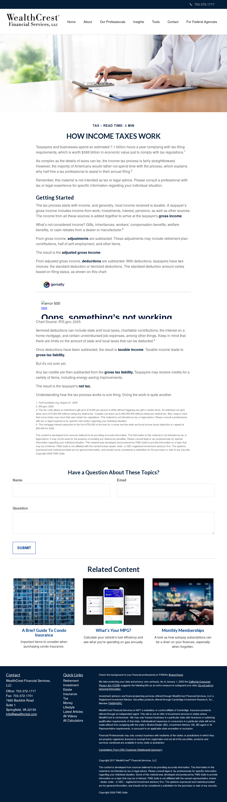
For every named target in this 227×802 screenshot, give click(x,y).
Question (20, 508)
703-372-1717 (204, 4)
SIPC (119, 703)
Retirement (71, 680)
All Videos (70, 716)
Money (68, 702)
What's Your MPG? (113, 630)
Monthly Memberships (183, 630)
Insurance (70, 694)
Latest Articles (73, 711)
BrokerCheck (176, 674)
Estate (67, 689)
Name (17, 480)
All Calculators (73, 720)
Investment (71, 685)
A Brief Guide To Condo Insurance (44, 632)
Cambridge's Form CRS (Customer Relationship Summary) (130, 749)
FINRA (112, 703)
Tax (65, 698)
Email (121, 480)
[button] (88, 21)
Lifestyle (69, 707)
